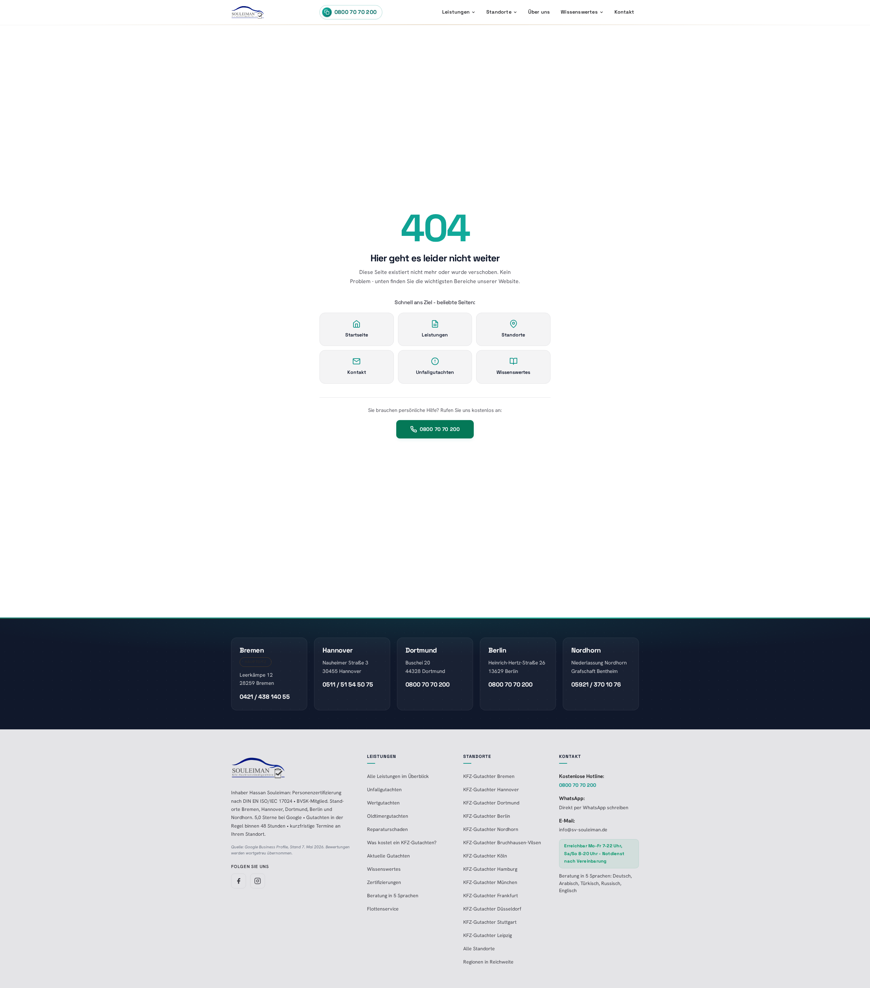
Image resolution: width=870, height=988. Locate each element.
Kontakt (624, 12)
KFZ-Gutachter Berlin (486, 816)
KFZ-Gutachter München (490, 882)
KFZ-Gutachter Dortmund (491, 803)
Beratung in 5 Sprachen (392, 895)
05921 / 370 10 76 (596, 684)
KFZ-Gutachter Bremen (489, 776)
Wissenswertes (579, 12)
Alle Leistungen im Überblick (398, 776)
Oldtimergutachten (387, 816)
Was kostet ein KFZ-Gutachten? (401, 842)
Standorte (498, 12)
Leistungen (456, 12)
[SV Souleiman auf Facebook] (238, 880)
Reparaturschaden (387, 829)
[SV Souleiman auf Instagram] (257, 880)
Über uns (539, 12)
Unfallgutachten (384, 789)
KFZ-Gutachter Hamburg (490, 869)
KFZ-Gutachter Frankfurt (490, 895)
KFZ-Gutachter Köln (485, 856)
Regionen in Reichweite (488, 962)
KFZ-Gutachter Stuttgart (490, 922)
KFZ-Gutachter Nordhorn (490, 829)
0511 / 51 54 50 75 (348, 684)
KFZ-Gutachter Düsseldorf (492, 909)
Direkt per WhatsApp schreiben (593, 807)
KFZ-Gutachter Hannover (491, 789)
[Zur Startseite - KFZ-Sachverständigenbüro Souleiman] (247, 12)
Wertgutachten (383, 803)
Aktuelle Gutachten (388, 856)
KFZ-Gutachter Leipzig (487, 935)
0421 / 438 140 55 (265, 696)
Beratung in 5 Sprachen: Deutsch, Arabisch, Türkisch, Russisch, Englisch (595, 883)
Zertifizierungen (384, 882)
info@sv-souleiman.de (583, 830)
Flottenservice (383, 909)
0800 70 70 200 (440, 429)
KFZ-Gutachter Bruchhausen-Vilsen (502, 842)
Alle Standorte (479, 949)
